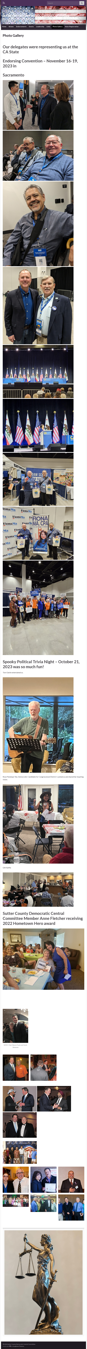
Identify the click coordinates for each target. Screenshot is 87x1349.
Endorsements (21, 26)
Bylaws (11, 26)
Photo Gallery (58, 26)
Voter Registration (72, 26)
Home (4, 26)
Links (48, 26)
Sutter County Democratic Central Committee (36, 15)
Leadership (40, 26)
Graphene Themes (18, 1346)
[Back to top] (82, 1344)
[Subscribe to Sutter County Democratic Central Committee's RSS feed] (4, 2)
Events (31, 26)
